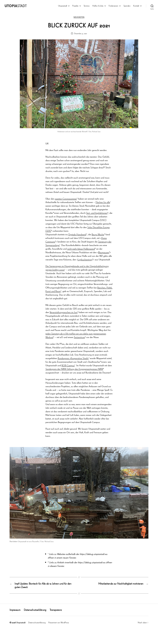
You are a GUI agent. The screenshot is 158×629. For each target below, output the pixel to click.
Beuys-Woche (98, 234)
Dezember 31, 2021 (80, 33)
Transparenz (56, 609)
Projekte (75, 6)
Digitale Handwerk (77, 234)
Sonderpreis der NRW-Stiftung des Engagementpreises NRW (74, 369)
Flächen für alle (103, 202)
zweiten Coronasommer (66, 198)
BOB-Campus (68, 365)
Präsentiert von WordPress (58, 622)
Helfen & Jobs (97, 6)
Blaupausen (103, 252)
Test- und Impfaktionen (96, 212)
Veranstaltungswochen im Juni (63, 312)
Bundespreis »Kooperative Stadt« (73, 358)
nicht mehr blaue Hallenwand (81, 248)
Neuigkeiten (79, 17)
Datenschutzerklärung (35, 609)
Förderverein (113, 6)
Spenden (126, 6)
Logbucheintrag (85, 259)
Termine (87, 6)
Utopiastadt (62, 6)
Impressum (15, 609)
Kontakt (136, 6)
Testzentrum (79, 337)
